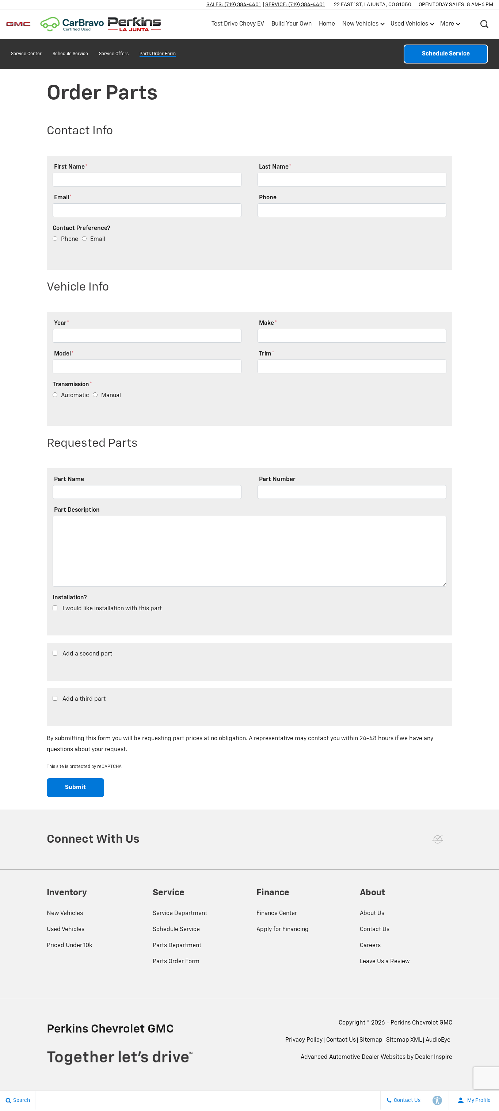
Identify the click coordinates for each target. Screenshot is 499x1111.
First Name (71, 167)
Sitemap (370, 1040)
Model (64, 354)
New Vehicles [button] (360, 25)
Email (63, 198)
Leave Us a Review (385, 962)
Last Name (275, 167)
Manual (111, 396)
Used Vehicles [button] (409, 25)
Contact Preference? (81, 228)
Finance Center (276, 913)
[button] (484, 24)
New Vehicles (65, 913)
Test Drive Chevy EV (238, 24)
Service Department (180, 913)
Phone (268, 198)
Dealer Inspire (433, 1057)
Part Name (69, 480)
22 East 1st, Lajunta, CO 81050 (372, 4)
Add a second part (87, 654)
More (447, 25)
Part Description (77, 510)
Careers (370, 946)
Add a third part (84, 699)
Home (327, 24)
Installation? (70, 598)
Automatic (75, 396)
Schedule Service (70, 54)
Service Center (26, 54)
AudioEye (438, 1040)
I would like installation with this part (112, 609)
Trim (266, 354)
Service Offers (114, 54)
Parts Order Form (158, 54)
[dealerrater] (438, 839)
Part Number (277, 480)
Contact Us (374, 930)
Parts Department (177, 946)
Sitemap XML (404, 1040)
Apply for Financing (282, 930)
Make (268, 323)
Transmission (72, 385)
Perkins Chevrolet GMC (421, 1023)
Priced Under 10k (69, 946)
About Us (372, 913)
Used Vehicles (65, 930)
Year (61, 323)
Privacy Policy (304, 1040)
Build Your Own (291, 24)
